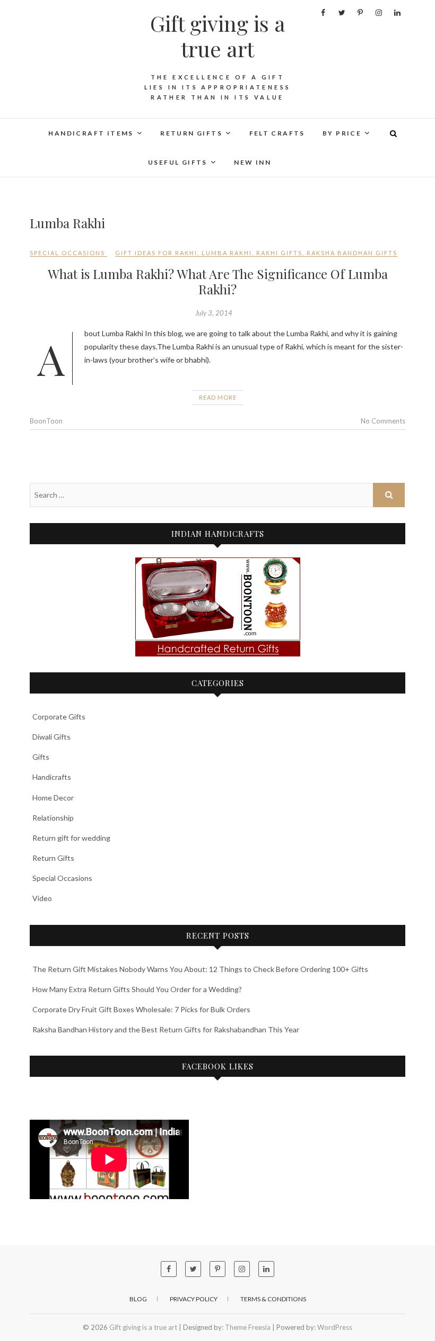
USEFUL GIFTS (177, 162)
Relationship (53, 817)
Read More (218, 397)
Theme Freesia (248, 1327)
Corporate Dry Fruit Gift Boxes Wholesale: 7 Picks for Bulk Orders (141, 1009)
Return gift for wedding (71, 837)
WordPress (334, 1327)
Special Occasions (67, 252)
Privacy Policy (194, 1299)
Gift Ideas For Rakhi (156, 252)
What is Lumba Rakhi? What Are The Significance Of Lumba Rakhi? (218, 281)
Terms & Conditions (273, 1299)
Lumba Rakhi (227, 252)
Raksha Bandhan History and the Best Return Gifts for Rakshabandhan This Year (165, 1029)
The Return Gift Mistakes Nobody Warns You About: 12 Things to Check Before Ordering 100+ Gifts (200, 969)
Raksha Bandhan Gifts (352, 252)
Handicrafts (51, 776)
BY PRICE (342, 133)
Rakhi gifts (279, 252)
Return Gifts (53, 857)
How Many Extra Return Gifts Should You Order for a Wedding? (137, 989)
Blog (138, 1299)
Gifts (40, 756)
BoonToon (46, 421)
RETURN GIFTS (191, 133)
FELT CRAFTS (277, 133)
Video (42, 898)
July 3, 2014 (213, 313)
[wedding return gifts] (217, 606)
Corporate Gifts (58, 716)
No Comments (383, 421)
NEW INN (252, 162)
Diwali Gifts (51, 736)
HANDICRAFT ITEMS (90, 133)
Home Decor (53, 797)
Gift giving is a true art (217, 36)
